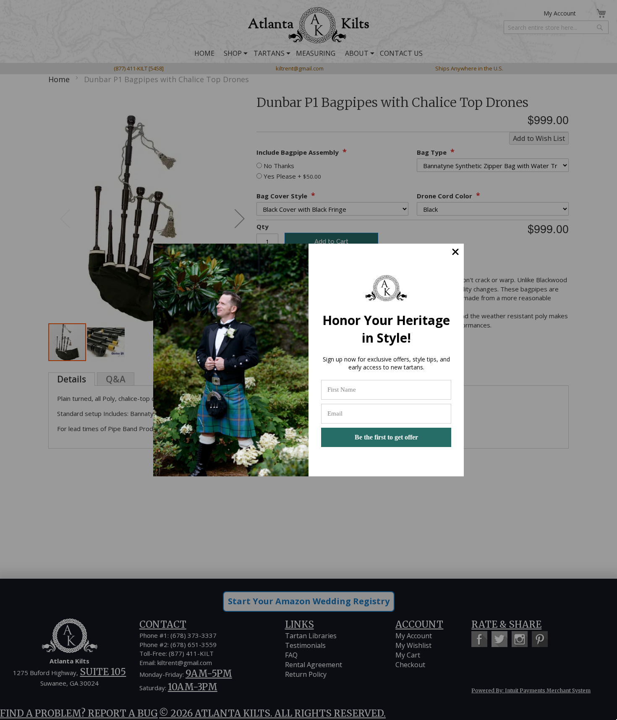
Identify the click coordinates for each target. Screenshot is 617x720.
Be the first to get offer (386, 437)
